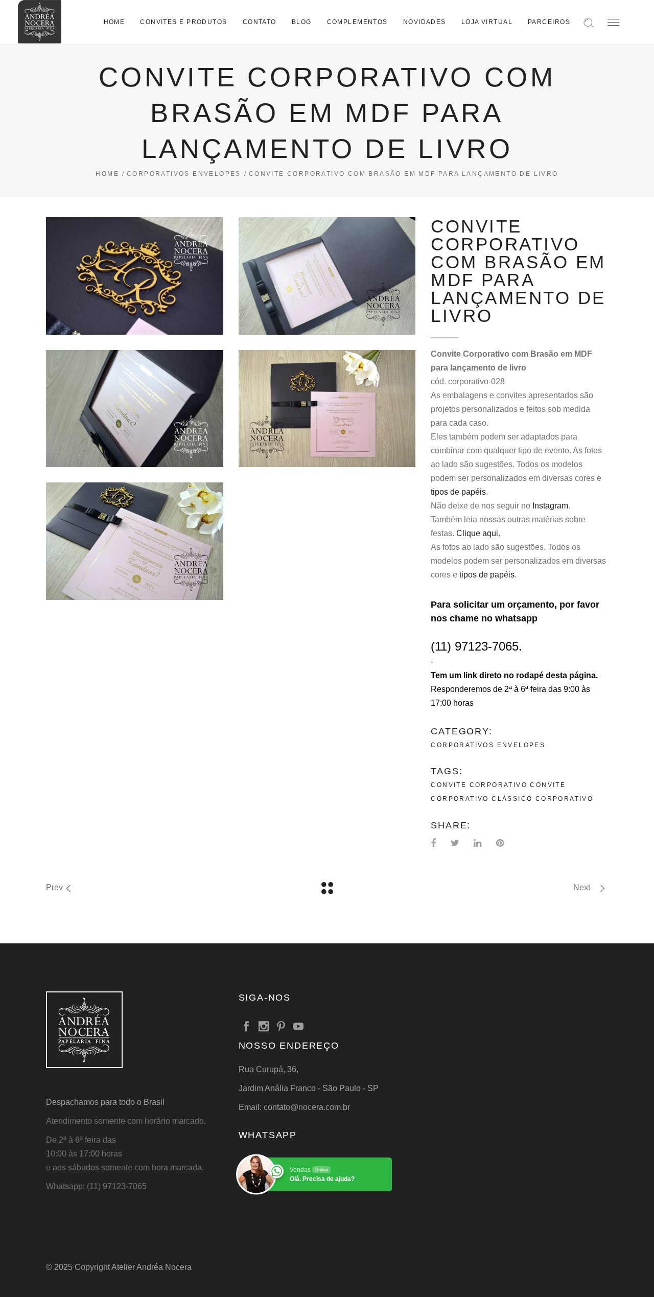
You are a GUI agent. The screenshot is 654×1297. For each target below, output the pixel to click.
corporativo (564, 798)
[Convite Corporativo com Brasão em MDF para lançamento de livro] (134, 276)
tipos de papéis (458, 492)
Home (107, 173)
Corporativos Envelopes (184, 173)
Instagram (550, 505)
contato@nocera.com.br (307, 1107)
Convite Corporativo (479, 785)
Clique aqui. (478, 533)
